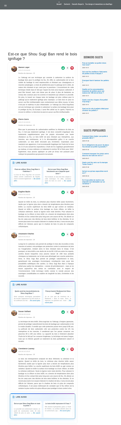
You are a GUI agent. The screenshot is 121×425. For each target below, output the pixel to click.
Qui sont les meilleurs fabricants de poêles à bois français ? (94, 72)
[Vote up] (63, 68)
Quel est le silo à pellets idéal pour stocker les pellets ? (95, 109)
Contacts (67, 4)
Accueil (59, 4)
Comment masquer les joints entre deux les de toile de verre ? (95, 154)
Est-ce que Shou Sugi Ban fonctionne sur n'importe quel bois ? (58, 171)
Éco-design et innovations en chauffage (98, 4)
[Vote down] (72, 68)
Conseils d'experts (78, 4)
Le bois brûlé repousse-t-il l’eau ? (58, 403)
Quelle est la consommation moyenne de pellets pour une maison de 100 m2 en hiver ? (93, 91)
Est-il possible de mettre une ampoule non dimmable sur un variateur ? (93, 182)
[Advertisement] (60, 26)
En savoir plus (35, 300)
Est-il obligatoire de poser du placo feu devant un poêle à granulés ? (95, 146)
